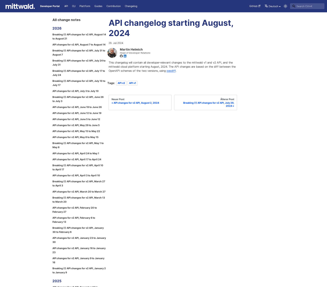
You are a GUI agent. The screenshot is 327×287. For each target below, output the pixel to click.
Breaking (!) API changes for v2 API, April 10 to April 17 (77, 167)
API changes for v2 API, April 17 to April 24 (76, 159)
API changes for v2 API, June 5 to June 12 (76, 119)
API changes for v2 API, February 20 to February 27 (74, 209)
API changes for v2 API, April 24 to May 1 (75, 153)
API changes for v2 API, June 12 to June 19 (76, 113)
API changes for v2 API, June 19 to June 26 (77, 107)
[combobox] (307, 6)
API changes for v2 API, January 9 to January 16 (78, 260)
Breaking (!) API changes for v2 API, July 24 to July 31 (79, 62)
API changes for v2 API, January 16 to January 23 (79, 250)
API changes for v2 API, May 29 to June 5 (76, 125)
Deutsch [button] (273, 6)
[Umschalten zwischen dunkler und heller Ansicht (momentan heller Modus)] (285, 6)
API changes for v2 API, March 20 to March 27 (78, 191)
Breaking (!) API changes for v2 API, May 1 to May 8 (78, 145)
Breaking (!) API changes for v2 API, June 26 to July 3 (78, 98)
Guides (98, 6)
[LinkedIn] (125, 56)
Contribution (113, 6)
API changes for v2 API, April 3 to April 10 (76, 175)
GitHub (253, 6)
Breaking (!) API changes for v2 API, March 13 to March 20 (78, 199)
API (66, 6)
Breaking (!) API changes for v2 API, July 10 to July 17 (78, 82)
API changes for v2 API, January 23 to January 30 (79, 239)
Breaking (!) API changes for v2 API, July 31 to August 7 (78, 52)
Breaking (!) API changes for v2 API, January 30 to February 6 (78, 229)
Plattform (85, 6)
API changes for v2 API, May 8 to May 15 (75, 137)
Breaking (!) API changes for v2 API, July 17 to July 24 (78, 72)
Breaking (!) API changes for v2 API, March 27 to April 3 (78, 183)
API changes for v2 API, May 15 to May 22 (76, 131)
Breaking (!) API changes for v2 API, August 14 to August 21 (79, 36)
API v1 (132, 83)
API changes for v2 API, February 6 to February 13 (73, 219)
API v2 (121, 83)
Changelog (131, 6)
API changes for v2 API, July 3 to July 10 (75, 91)
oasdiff (171, 70)
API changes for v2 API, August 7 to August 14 (78, 44)
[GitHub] (121, 56)
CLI (73, 6)
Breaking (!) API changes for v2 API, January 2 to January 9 (79, 270)
